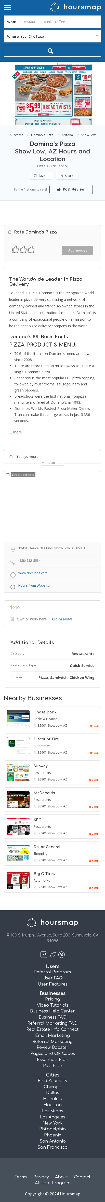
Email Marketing (52, 1035)
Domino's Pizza (42, 135)
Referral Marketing (53, 1041)
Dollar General (47, 847)
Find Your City (52, 1081)
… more (15, 432)
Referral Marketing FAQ (52, 1023)
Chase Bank (45, 712)
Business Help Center (52, 1011)
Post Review (73, 189)
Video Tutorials (52, 1005)
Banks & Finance (45, 719)
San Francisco (52, 1147)
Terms (21, 1177)
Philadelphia (52, 1129)
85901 (42, 725)
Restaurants (83, 653)
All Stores (16, 135)
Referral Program (52, 972)
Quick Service (82, 665)
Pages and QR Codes (52, 1053)
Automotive (42, 746)
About (61, 1177)
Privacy (41, 1177)
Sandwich (59, 677)
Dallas (52, 1092)
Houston (53, 1105)
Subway (41, 766)
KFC (37, 820)
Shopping (40, 853)
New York (53, 1123)
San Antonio (53, 1141)
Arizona (67, 135)
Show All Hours (54, 463)
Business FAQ (53, 1017)
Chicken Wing (82, 677)
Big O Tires (44, 874)
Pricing (52, 999)
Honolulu (52, 1099)
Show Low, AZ (57, 725)
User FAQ (53, 978)
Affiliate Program (52, 1183)
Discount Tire (46, 739)
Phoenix (52, 1135)
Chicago (52, 1087)
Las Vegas (52, 1111)
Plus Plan (52, 1066)
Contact (82, 1177)
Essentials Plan (52, 1059)
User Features (53, 984)
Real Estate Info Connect (52, 1029)
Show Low (88, 135)
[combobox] (52, 36)
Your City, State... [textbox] (33, 36)
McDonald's (44, 793)
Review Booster (53, 1047)
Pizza (43, 677)
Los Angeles (52, 1117)
